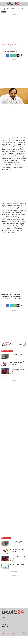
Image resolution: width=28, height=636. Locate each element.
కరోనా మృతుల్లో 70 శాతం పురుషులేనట (7, 345)
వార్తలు (3, 8)
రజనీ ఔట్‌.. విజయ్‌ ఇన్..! (21, 345)
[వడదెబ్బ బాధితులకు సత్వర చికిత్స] (5, 566)
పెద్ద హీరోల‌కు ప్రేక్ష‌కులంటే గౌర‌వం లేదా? (17, 363)
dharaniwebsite (17, 294)
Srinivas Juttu (6, 51)
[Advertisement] (14, 29)
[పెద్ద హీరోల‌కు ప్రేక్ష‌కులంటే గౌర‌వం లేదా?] (5, 363)
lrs (11, 296)
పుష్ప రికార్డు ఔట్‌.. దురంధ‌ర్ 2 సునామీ (18, 370)
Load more (13, 571)
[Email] (18, 55)
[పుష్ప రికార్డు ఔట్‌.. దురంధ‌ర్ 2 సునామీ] (5, 371)
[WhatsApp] (14, 55)
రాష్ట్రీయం (8, 8)
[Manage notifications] (24, 633)
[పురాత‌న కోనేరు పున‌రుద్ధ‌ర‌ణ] (5, 356)
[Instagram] (13, 634)
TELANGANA (14, 298)
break (7, 294)
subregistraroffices (6, 298)
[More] (21, 55)
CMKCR (11, 294)
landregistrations (5, 296)
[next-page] (5, 376)
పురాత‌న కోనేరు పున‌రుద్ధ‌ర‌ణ (17, 354)
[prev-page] (2, 376)
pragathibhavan (16, 296)
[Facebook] (7, 55)
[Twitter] (11, 55)
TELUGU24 (20, 298)
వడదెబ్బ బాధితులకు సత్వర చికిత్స (17, 565)
